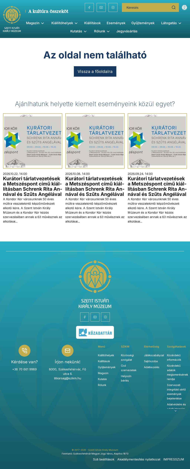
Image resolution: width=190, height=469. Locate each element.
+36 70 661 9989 (24, 369)
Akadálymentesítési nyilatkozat (138, 459)
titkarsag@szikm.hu (67, 378)
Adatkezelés (151, 367)
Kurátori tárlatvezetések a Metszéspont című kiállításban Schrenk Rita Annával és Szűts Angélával (32, 186)
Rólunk (102, 385)
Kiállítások (92, 23)
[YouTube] (101, 7)
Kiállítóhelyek (62, 23)
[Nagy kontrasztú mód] (184, 7)
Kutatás (102, 379)
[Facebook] (89, 7)
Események (116, 23)
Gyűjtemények (143, 23)
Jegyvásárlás (126, 31)
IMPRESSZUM (173, 459)
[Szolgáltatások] (175, 410)
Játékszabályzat (154, 355)
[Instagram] (113, 7)
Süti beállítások (103, 459)
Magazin (103, 373)
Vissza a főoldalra (95, 71)
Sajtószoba (151, 361)
